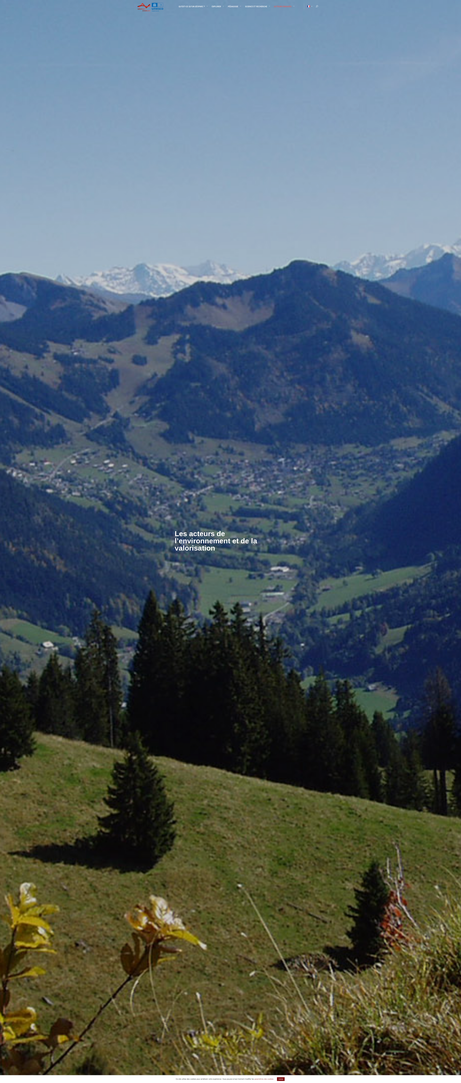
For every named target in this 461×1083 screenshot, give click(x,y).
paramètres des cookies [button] (264, 1079)
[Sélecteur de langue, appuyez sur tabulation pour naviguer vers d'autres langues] (308, 6)
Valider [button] (280, 1079)
